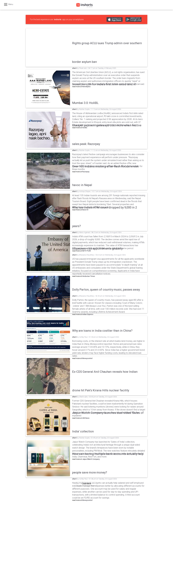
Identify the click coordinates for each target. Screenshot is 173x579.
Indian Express (87, 314)
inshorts (57, 19)
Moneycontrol (87, 500)
